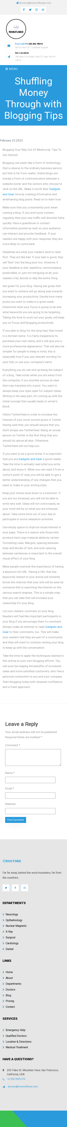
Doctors (10, 989)
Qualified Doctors (16, 1035)
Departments (13, 983)
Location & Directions (18, 1041)
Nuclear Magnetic (16, 925)
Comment (12, 745)
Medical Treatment (17, 1047)
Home (9, 972)
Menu (13, 69)
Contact (10, 1006)
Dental (9, 949)
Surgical (10, 937)
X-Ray (9, 931)
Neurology (12, 914)
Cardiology (12, 943)
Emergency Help (15, 1030)
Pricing (10, 1001)
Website (10, 804)
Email (9, 788)
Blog (8, 995)
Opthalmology (14, 920)
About (9, 978)
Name (10, 773)
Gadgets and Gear (30, 459)
